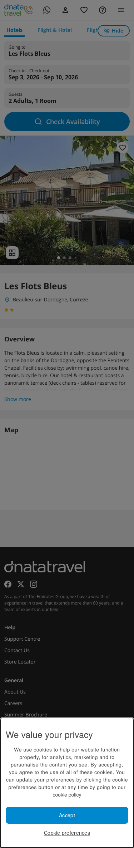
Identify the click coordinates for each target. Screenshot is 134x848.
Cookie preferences (67, 832)
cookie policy (67, 794)
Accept (67, 815)
